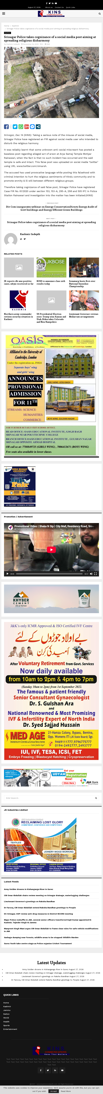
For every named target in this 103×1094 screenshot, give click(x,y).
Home (6, 1003)
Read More (66, 1091)
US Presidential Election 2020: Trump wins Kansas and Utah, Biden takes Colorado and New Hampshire (51, 318)
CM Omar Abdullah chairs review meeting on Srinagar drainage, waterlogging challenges (46, 895)
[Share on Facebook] (6, 126)
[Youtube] (62, 1070)
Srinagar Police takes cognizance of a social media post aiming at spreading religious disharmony (51, 223)
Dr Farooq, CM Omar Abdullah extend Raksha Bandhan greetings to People (40, 908)
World (6, 1018)
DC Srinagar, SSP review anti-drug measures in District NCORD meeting (38, 914)
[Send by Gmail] (26, 126)
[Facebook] (41, 1070)
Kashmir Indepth (13, 44)
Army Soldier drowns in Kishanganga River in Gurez (28, 889)
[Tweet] (15, 126)
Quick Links (70, 7)
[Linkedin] (55, 1070)
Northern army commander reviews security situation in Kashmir (18, 317)
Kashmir (7, 33)
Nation (6, 1014)
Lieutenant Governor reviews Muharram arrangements (83, 315)
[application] (51, 549)
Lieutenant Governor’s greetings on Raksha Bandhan (29, 901)
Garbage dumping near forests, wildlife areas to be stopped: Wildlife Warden (41, 937)
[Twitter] (48, 1070)
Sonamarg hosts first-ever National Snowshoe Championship (82, 284)
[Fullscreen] (95, 573)
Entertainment (10, 1029)
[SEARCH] (96, 798)
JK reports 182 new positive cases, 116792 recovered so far (19, 282)
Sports (6, 1025)
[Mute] (91, 573)
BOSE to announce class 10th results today (51, 282)
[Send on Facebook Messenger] (32, 126)
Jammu (6, 1010)
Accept (53, 1091)
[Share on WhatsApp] (21, 126)
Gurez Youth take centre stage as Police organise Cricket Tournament (38, 943)
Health (6, 1022)
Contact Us (59, 7)
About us (49, 7)
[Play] (7, 573)
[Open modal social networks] (38, 126)
